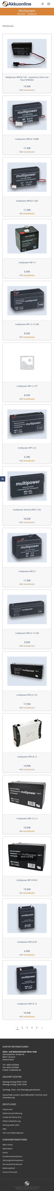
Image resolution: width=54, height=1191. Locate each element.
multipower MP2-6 (27, 571)
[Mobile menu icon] (48, 4)
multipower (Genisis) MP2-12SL (27, 509)
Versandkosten (29, 90)
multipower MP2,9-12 (27, 1003)
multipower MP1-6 (27, 262)
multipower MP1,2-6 (27, 447)
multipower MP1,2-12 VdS (27, 324)
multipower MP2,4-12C (27, 695)
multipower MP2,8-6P (27, 942)
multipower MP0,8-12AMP (27, 139)
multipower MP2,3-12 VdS (27, 633)
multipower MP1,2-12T (27, 386)
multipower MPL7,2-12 (27, 818)
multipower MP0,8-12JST (27, 200)
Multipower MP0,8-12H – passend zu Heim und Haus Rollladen (27, 78)
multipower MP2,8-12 (27, 756)
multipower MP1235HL (27, 880)
